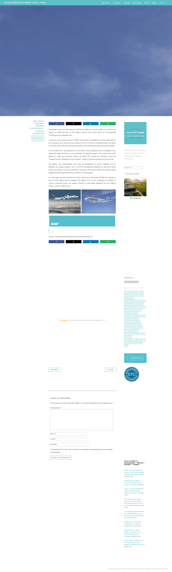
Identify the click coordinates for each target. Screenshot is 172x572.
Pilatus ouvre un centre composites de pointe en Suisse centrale (132, 483)
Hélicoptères (137, 3)
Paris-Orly (127, 337)
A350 (126, 298)
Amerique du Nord (138, 307)
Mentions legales (113, 569)
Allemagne (128, 307)
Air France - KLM (138, 304)
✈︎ (43, 128)
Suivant (110, 369)
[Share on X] (74, 123)
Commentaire (55, 408)
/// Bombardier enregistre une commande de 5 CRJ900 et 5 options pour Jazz (85, 60)
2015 (126, 292)
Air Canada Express (37, 137)
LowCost (135, 331)
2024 (141, 295)
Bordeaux (137, 316)
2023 (136, 295)
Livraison (139, 328)
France (139, 325)
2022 (131, 295)
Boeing (134, 313)
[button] (135, 186)
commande (134, 319)
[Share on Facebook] (56, 123)
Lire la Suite (33, 73)
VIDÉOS (154, 3)
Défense (127, 3)
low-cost (127, 331)
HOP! (126, 328)
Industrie (105, 3)
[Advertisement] (82, 267)
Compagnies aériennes (39, 124)
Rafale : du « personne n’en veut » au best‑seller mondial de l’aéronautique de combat (134, 472)
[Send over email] (108, 123)
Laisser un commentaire (38, 132)
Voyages (116, 3)
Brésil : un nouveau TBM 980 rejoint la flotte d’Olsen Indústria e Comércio (133, 491)
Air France (128, 304)
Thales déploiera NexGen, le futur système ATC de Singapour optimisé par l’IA (133, 542)
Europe (127, 325)
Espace (146, 3)
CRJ (33, 140)
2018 (131, 292)
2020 (141, 292)
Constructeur (36, 128)
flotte (133, 325)
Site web (53, 444)
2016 (34, 121)
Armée (127, 310)
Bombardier (39, 140)
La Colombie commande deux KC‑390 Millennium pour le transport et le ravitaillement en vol (134, 514)
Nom (52, 434)
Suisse (143, 340)
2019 (136, 292)
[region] (135, 188)
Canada (40, 121)
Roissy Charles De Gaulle (132, 340)
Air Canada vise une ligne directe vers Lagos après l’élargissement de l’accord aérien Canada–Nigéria (133, 502)
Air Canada (141, 301)
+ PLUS (161, 3)
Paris (143, 334)
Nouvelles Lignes (130, 334)
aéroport (138, 310)
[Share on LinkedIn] (91, 123)
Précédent (54, 369)
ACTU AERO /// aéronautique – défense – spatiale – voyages (25, 2)
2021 (126, 295)
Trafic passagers (137, 343)
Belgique (127, 313)
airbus (132, 298)
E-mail (53, 439)
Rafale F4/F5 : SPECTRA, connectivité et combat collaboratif (132, 524)
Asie (132, 310)
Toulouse (127, 343)
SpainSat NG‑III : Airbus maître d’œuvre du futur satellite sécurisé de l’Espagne (132, 533)
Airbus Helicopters (130, 301)
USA (126, 346)
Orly (138, 334)
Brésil (143, 316)
